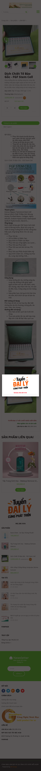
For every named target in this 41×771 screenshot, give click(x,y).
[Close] (39, 374)
